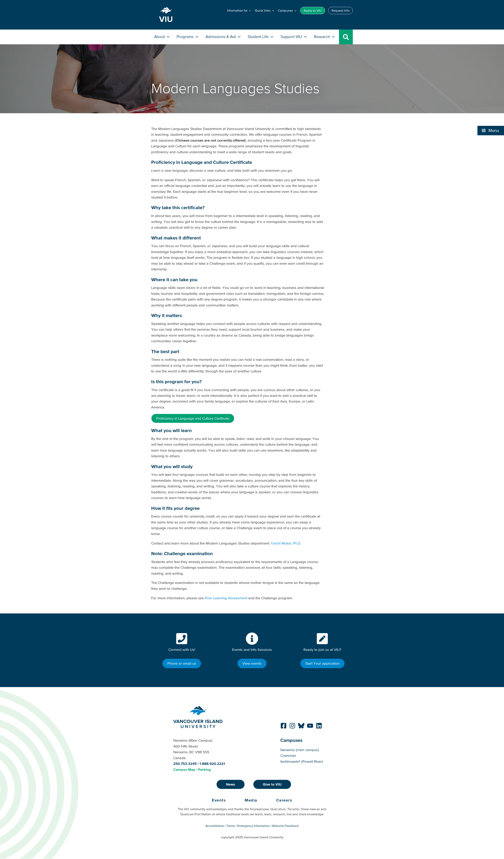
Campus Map (184, 769)
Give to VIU (272, 784)
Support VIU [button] (292, 36)
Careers (284, 800)
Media (251, 800)
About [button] (160, 36)
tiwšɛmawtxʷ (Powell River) (301, 761)
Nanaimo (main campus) (299, 750)
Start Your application (322, 663)
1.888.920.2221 (212, 764)
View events (252, 663)
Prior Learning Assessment (226, 598)
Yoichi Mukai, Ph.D (285, 543)
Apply (313, 10)
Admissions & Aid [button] (221, 36)
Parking (204, 769)
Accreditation (214, 825)
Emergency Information (253, 825)
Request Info (340, 10)
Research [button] (322, 36)
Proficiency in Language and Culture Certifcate (192, 418)
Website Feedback (285, 825)
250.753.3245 (185, 764)
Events (219, 800)
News (230, 784)
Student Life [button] (259, 36)
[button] (490, 130)
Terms (230, 825)
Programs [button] (186, 36)
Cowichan (288, 755)
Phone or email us (181, 663)
